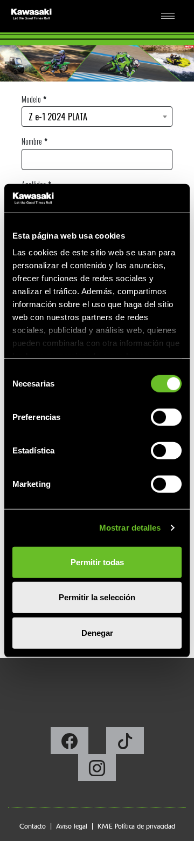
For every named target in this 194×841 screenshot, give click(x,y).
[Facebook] (70, 743)
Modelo (31, 99)
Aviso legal (71, 826)
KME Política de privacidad (136, 826)
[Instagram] (97, 770)
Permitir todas (97, 561)
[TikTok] (125, 743)
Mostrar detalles (130, 527)
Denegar (97, 632)
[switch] (166, 416)
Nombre (32, 141)
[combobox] (97, 116)
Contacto (32, 826)
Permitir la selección (97, 597)
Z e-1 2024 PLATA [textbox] (58, 116)
